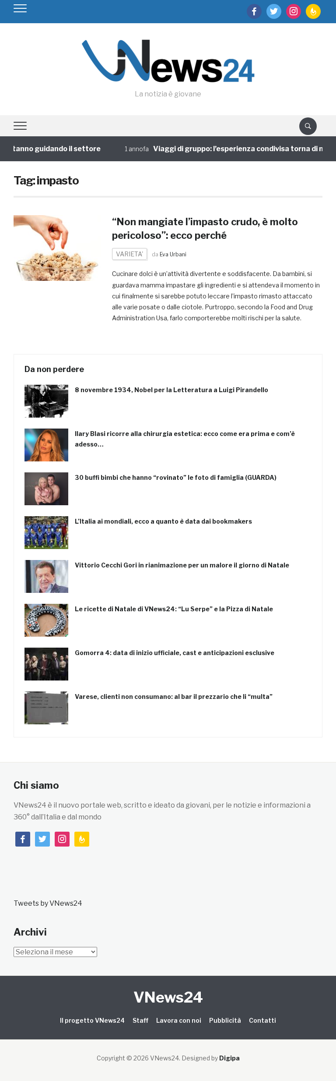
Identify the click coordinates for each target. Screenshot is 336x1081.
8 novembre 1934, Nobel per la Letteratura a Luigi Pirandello (171, 389)
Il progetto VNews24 (92, 1020)
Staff (140, 1020)
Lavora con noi (178, 1020)
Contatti (262, 1020)
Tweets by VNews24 (48, 903)
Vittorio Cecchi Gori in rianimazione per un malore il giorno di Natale (182, 565)
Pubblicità (225, 1020)
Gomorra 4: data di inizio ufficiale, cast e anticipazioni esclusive (174, 652)
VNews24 (168, 997)
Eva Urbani (173, 254)
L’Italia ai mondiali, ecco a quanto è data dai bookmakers (163, 521)
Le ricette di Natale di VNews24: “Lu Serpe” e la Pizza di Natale (174, 609)
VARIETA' (129, 254)
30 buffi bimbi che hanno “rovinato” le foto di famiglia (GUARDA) (175, 477)
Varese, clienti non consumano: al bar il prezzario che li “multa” (174, 696)
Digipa (229, 1058)
